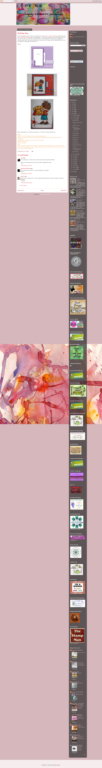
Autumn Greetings (81, 652)
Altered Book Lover (76, 724)
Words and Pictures (25, 168)
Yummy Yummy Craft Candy (79, 200)
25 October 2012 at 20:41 (26, 173)
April (74, 163)
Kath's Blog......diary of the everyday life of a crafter (78, 704)
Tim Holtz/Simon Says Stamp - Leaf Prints (81, 707)
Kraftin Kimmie (76, 133)
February (75, 167)
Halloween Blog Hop (77, 144)
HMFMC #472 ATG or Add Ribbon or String (81, 717)
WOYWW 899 (80, 683)
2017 (73, 104)
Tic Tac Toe (75, 131)
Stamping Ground (76, 735)
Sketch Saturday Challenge (51, 36)
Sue (22, 157)
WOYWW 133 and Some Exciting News (80, 190)
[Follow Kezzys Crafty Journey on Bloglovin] (76, 62)
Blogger (58, 765)
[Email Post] (32, 151)
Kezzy (73, 34)
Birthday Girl (75, 139)
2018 (73, 102)
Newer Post (21, 190)
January (75, 169)
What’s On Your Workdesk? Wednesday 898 (81, 737)
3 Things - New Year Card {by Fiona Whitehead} (81, 664)
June (74, 159)
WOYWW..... (80, 673)
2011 (73, 171)
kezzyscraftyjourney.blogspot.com (78, 37)
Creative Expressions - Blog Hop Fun (80, 180)
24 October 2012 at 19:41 (26, 165)
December (75, 115)
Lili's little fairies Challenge (25, 37)
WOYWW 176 (76, 143)
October (75, 119)
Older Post (64, 190)
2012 (73, 113)
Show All (84, 754)
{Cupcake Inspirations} (77, 745)
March (74, 165)
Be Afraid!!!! (75, 141)
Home (42, 190)
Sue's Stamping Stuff (77, 714)
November (75, 117)
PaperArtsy (74, 661)
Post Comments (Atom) (45, 194)
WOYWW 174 (76, 151)
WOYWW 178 (76, 120)
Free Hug (75, 146)
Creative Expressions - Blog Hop (80, 222)
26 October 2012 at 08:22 (26, 182)
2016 (73, 106)
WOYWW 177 (76, 135)
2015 (73, 107)
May (74, 161)
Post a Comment (23, 185)
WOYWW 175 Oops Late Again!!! (77, 149)
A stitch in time (75, 671)
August (74, 156)
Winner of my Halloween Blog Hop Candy (76, 128)
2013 (73, 111)
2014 (73, 109)
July (74, 157)
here (36, 41)
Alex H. (22, 176)
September (75, 154)
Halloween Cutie (76, 125)
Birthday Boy (75, 137)
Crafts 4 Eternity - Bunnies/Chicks (80, 211)
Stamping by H (75, 681)
